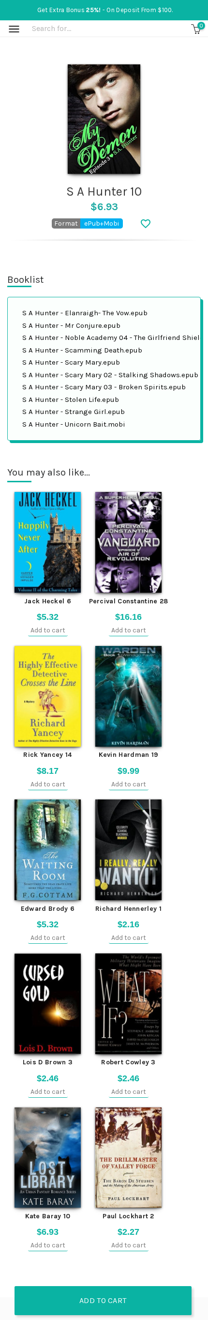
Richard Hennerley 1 (128, 909)
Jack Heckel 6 (47, 601)
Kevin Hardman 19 (129, 755)
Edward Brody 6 (47, 909)
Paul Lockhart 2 (128, 1216)
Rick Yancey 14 (47, 755)
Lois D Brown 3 (48, 1062)
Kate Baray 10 (48, 1216)
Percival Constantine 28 (128, 601)
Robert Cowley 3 (128, 1062)
